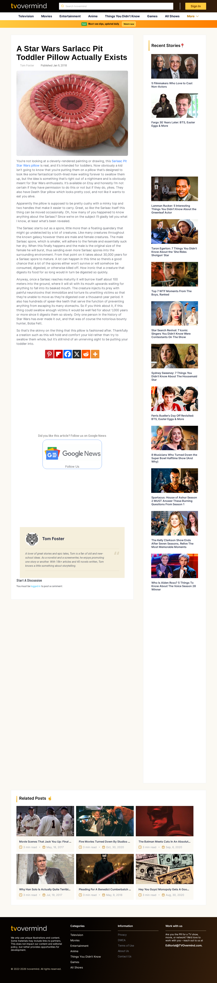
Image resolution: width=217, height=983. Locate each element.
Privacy (122, 934)
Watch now (129, 24)
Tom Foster (27, 65)
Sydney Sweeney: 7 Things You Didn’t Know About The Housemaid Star (174, 376)
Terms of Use (126, 945)
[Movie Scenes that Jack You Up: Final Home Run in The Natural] (45, 821)
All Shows (172, 16)
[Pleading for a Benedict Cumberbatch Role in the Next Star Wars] (105, 869)
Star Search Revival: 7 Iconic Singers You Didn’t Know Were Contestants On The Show (171, 334)
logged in (36, 586)
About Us (123, 951)
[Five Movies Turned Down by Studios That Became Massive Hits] (105, 821)
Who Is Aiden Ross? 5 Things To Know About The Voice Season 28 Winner (173, 586)
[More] (95, 354)
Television (26, 16)
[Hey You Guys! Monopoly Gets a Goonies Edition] (164, 869)
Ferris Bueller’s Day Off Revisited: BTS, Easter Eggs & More (172, 417)
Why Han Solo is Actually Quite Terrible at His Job (51, 889)
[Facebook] (67, 354)
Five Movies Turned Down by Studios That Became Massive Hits (121, 841)
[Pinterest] (49, 354)
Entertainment (70, 16)
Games (152, 16)
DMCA (121, 940)
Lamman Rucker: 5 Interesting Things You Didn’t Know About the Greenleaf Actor (173, 209)
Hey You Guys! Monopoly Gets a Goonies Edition (170, 889)
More (191, 16)
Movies (46, 16)
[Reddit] (86, 354)
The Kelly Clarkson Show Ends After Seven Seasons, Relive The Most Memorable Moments (172, 543)
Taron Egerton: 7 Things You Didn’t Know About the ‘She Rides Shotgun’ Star (174, 252)
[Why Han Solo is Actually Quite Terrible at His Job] (45, 869)
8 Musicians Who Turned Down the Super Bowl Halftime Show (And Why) (174, 458)
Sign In (196, 6)
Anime (93, 16)
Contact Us (124, 956)
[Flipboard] (58, 354)
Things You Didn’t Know (122, 16)
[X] (77, 354)
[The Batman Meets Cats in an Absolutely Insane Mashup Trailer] (164, 821)
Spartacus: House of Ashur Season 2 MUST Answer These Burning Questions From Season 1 (174, 501)
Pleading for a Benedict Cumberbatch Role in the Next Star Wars (121, 889)
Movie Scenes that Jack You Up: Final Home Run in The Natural (60, 841)
